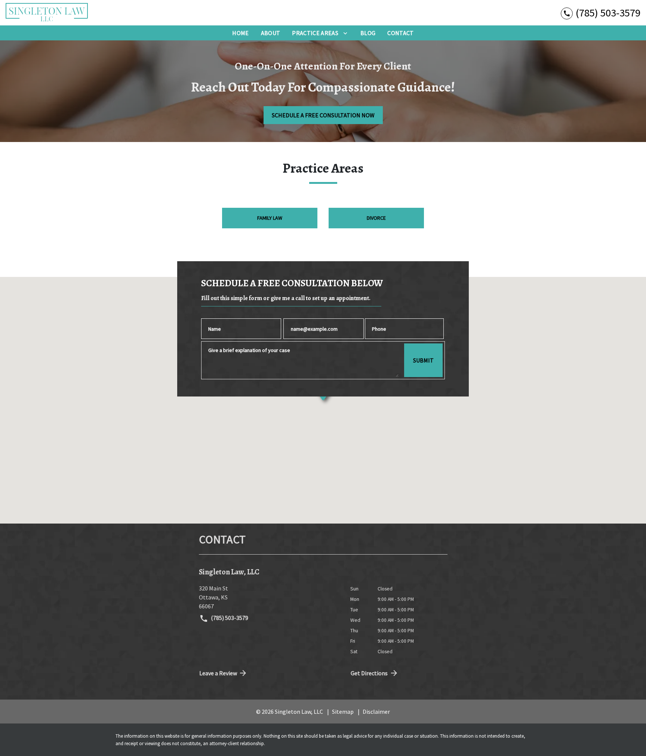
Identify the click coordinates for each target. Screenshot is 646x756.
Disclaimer (376, 711)
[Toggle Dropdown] (345, 33)
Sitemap (343, 711)
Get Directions (369, 673)
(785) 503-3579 (229, 617)
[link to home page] (47, 12)
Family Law (269, 218)
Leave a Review (218, 673)
